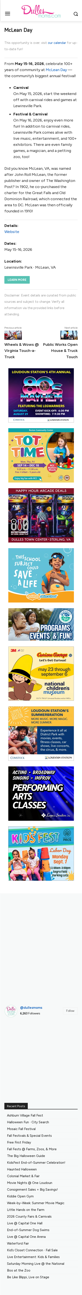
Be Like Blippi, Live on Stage (28, 1277)
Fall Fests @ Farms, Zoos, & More (32, 1149)
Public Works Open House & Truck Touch (60, 350)
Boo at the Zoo (18, 1270)
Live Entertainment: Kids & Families (33, 1257)
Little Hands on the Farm (25, 1210)
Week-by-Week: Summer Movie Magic (35, 1203)
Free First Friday (19, 1142)
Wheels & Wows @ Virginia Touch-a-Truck (21, 350)
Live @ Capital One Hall (24, 1223)
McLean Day (56, 69)
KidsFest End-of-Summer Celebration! (36, 1163)
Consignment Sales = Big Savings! (32, 1190)
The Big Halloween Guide (26, 1156)
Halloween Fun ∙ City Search (28, 1122)
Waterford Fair (18, 1243)
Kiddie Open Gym (20, 1196)
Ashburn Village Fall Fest (25, 1115)
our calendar (57, 43)
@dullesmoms (31, 1008)
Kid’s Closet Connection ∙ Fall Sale (32, 1250)
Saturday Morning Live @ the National (35, 1264)
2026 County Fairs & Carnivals (29, 1216)
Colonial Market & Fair (23, 1176)
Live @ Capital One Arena (26, 1237)
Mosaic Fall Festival (21, 1129)
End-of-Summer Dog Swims (28, 1230)
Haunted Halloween (22, 1169)
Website (11, 231)
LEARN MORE (17, 279)
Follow (70, 1010)
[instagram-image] (15, 1032)
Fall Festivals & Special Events (29, 1136)
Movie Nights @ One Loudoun (29, 1183)
